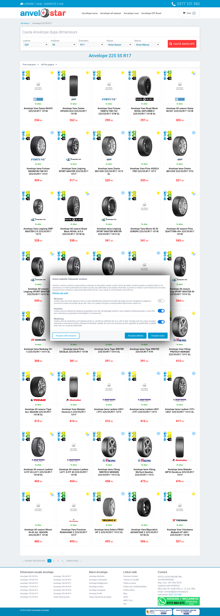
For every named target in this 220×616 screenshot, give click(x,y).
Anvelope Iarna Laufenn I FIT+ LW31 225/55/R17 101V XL (180, 410)
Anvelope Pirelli (95, 593)
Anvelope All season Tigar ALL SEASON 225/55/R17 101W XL (38, 412)
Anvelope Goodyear (97, 590)
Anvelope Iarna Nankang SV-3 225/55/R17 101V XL (38, 350)
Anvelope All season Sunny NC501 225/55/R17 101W (179, 109)
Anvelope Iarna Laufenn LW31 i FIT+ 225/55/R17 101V (109, 410)
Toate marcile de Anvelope (100, 597)
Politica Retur (129, 590)
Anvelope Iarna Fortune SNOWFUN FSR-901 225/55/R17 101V (38, 171)
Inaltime (55, 40)
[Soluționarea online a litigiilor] (186, 611)
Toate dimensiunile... (62, 597)
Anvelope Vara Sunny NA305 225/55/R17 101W (38, 109)
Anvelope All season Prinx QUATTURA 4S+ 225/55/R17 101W (179, 231)
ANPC (125, 597)
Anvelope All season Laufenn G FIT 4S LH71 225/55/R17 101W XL (38, 472)
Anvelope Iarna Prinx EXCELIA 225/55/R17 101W (73, 350)
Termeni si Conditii (131, 580)
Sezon (110, 40)
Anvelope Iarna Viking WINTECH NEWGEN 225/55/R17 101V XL (109, 472)
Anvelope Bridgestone (98, 583)
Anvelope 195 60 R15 (29, 593)
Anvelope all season (110, 13)
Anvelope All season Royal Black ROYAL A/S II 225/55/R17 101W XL (73, 231)
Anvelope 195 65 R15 (29, 580)
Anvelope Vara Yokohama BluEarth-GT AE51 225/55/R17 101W (180, 532)
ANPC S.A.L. (128, 600)
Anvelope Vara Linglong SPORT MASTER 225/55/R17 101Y (73, 171)
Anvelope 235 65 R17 (62, 583)
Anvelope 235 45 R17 (62, 576)
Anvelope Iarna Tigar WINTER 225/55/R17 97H (144, 350)
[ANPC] (158, 611)
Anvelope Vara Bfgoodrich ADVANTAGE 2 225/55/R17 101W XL (144, 532)
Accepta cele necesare (66, 335)
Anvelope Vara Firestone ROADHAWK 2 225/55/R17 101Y (73, 532)
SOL (125, 604)
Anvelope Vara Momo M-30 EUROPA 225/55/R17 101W (144, 230)
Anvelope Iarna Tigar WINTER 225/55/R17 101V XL (109, 350)
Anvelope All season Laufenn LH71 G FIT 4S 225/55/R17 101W (73, 472)
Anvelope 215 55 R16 (29, 597)
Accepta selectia (135, 335)
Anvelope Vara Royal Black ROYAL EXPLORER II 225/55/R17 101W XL (144, 111)
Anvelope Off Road (151, 13)
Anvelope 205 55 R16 (29, 576)
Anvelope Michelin (96, 576)
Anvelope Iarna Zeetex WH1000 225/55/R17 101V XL (109, 171)
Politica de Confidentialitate (135, 586)
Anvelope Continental (98, 580)
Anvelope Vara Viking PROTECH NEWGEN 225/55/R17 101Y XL (180, 352)
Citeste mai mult (60, 293)
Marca (137, 40)
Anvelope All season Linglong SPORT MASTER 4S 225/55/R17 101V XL (38, 292)
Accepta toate (157, 335)
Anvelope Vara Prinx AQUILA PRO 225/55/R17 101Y (144, 170)
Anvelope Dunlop (96, 586)
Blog (125, 593)
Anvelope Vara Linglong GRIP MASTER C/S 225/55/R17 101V (38, 231)
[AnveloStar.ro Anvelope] (43, 13)
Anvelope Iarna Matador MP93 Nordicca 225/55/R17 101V (179, 472)
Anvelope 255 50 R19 (62, 593)
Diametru (83, 40)
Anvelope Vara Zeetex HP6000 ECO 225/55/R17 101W (73, 111)
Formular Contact (130, 576)
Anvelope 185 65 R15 (29, 583)
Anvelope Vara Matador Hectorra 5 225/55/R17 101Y (74, 412)
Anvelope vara (131, 13)
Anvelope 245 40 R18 (62, 586)
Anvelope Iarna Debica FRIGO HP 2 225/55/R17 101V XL (108, 531)
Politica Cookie (129, 583)
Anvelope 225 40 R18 (62, 580)
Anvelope (25, 23)
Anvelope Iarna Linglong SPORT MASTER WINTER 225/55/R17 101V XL (109, 231)
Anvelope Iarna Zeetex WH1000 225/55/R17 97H (179, 170)
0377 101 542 (175, 594)
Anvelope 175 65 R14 (29, 586)
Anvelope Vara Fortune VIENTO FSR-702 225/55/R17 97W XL (109, 111)
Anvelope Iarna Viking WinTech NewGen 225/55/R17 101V (144, 472)
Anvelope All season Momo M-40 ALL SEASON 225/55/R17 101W (38, 532)
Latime (26, 40)
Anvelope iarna (90, 13)
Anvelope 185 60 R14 (29, 590)
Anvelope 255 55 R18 (62, 590)
